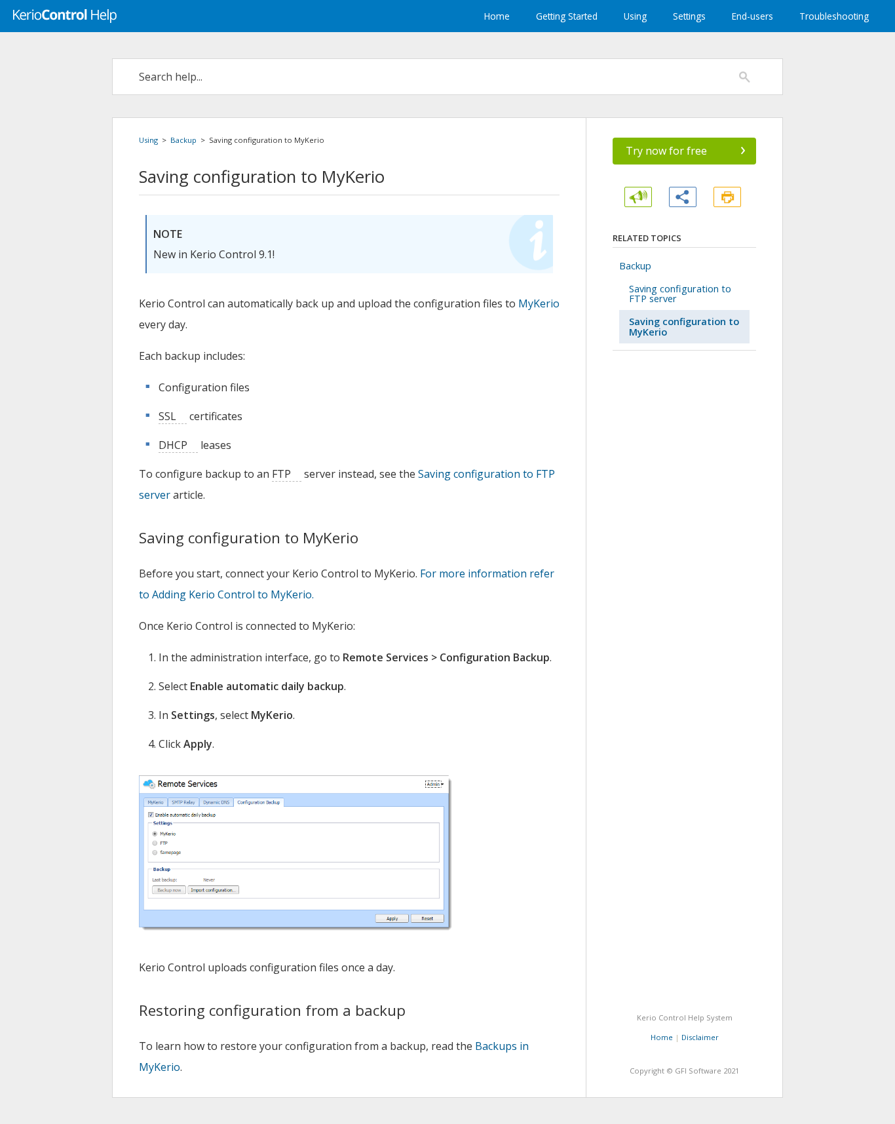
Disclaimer (700, 1037)
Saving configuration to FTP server (680, 293)
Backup (183, 140)
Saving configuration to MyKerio (684, 326)
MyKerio (539, 303)
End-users (752, 16)
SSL (167, 416)
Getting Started (567, 16)
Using (635, 16)
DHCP (173, 445)
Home (497, 16)
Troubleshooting (834, 16)
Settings (689, 16)
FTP (281, 474)
